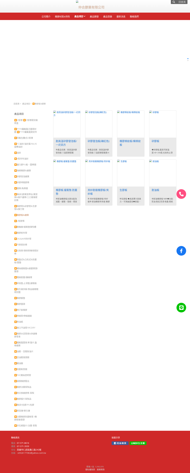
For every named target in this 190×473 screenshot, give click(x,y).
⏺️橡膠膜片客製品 (22, 398)
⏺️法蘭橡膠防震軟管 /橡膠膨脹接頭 (25, 418)
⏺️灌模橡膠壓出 (21, 381)
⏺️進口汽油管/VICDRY (24, 327)
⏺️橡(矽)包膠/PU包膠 (24, 404)
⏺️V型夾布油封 (21, 158)
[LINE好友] (181, 307)
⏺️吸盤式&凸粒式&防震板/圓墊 (25, 261)
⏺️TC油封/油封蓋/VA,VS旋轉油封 (25, 145)
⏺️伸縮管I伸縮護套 (23, 315)
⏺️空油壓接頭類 (21, 357)
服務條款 (101, 469)
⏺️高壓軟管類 (20, 369)
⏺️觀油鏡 (18, 363)
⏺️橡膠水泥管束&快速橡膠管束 (25, 335)
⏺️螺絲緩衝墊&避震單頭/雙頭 (26, 270)
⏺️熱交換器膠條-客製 (24, 392)
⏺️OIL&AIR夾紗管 (22, 238)
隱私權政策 (90, 469)
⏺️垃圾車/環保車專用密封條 (26, 252)
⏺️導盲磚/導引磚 (22, 410)
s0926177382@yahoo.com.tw (32, 453)
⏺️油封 (17, 152)
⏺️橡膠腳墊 (19, 298)
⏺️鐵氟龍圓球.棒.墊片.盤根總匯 (25, 344)
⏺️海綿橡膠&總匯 (22, 170)
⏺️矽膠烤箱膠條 (21, 182)
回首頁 (16, 103)
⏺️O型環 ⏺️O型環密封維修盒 (26, 121)
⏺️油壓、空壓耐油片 (23, 351)
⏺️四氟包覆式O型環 (23, 137)
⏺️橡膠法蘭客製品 (22, 387)
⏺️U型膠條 (19, 220)
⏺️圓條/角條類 (21, 188)
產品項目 (26, 103)
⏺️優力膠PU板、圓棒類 (25, 164)
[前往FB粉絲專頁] (120, 443)
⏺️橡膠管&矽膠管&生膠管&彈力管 (25, 207)
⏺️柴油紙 (18, 321)
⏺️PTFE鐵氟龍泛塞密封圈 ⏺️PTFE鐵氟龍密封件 (25, 130)
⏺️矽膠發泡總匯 (21, 176)
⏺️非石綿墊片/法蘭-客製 (25, 425)
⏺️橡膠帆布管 (20, 232)
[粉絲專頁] (181, 251)
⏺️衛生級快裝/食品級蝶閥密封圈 (26, 290)
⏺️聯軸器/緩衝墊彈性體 (25, 226)
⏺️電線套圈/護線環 (23, 277)
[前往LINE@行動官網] (138, 443)
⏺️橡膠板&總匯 (21, 215)
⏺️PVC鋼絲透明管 (22, 375)
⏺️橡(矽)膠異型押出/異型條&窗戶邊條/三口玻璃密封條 (26, 197)
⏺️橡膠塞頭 (19, 303)
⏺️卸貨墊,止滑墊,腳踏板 (25, 283)
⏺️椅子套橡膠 (20, 309)
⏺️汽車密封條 (20, 244)
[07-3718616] (181, 194)
